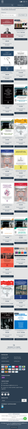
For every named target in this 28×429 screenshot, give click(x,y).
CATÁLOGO (17, 361)
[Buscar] (12, 5)
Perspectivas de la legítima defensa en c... (7, 205)
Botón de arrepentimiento (14, 420)
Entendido (14, 427)
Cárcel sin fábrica (7, 235)
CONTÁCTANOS (5, 361)
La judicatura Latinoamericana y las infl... (7, 169)
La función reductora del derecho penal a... (20, 138)
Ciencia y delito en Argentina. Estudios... (21, 71)
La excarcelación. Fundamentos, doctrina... (7, 72)
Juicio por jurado (7, 268)
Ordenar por (3, 12)
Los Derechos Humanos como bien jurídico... (7, 106)
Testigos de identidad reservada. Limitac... (7, 39)
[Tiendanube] (14, 414)
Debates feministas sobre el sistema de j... (21, 257)
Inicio (2, 8)
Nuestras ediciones (8, 8)
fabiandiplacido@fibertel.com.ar (10, 385)
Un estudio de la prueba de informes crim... (21, 301)
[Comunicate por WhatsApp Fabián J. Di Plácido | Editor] (25, 418)
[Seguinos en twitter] (8, 394)
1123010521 (5, 383)
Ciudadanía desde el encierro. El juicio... (7, 138)
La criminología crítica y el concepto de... (7, 299)
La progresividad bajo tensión (20, 236)
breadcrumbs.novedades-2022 (20, 8)
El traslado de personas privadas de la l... (21, 104)
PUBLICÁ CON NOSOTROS (4, 358)
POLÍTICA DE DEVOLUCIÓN (17, 358)
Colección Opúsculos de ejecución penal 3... (21, 30)
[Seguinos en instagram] (2, 394)
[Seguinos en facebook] (5, 394)
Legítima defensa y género (7, 330)
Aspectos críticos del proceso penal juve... (21, 171)
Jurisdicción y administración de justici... (20, 203)
